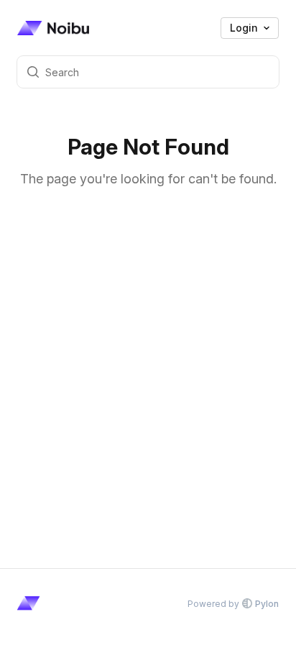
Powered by (233, 603)
